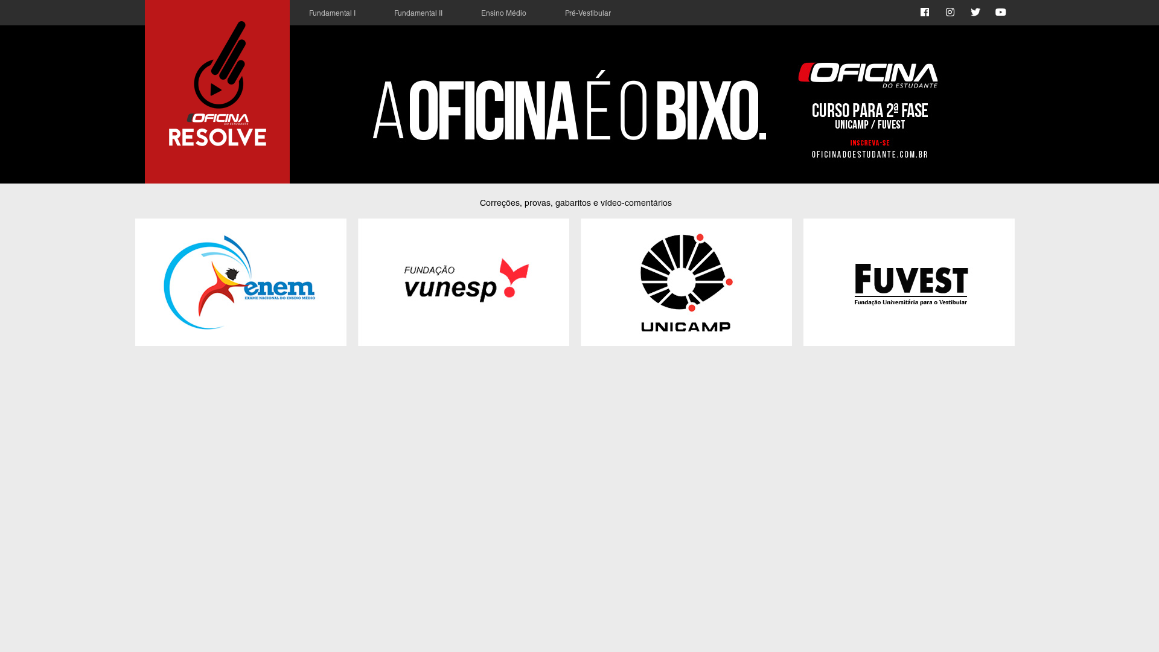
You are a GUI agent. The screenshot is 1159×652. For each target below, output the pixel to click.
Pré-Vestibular (588, 14)
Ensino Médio (503, 14)
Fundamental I (332, 14)
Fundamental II (418, 14)
